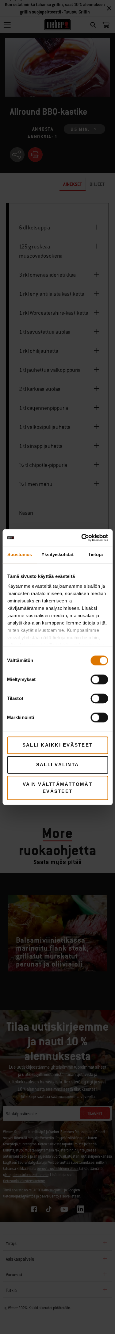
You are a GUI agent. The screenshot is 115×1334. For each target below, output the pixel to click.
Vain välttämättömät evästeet (57, 788)
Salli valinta (57, 764)
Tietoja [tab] (95, 554)
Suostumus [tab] (19, 554)
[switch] (99, 679)
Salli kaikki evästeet (57, 745)
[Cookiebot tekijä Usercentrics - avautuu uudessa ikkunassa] (82, 538)
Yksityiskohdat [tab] (57, 554)
